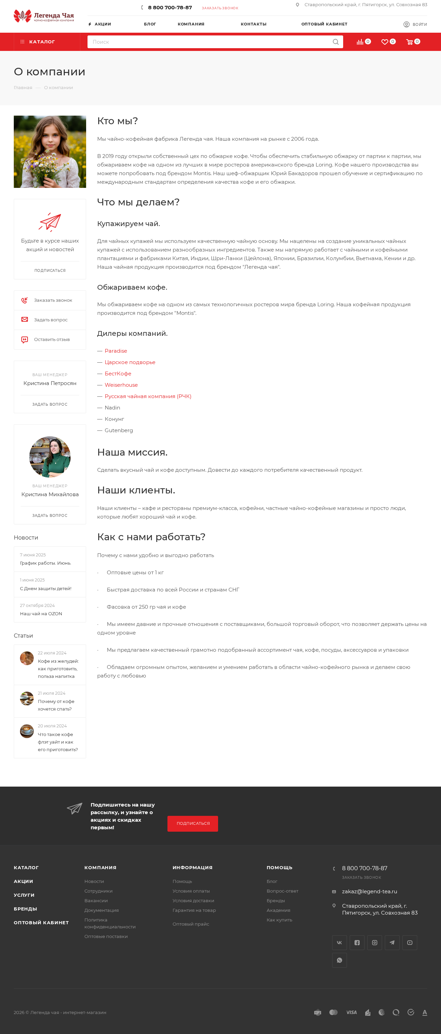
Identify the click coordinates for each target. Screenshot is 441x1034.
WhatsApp (339, 960)
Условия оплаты (191, 891)
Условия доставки (193, 900)
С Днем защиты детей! (45, 588)
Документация (101, 910)
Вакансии (96, 900)
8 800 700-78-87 (170, 7)
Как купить (279, 920)
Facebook (357, 942)
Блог (272, 881)
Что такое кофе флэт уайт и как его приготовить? (58, 742)
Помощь (182, 881)
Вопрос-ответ (282, 891)
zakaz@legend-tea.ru (369, 891)
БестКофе (118, 373)
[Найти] (335, 41)
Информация (193, 867)
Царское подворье (130, 362)
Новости (26, 537)
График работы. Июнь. (45, 563)
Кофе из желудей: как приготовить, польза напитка (58, 668)
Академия (278, 910)
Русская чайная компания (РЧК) (148, 396)
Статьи (23, 635)
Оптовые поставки (106, 936)
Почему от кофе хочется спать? (56, 705)
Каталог (26, 867)
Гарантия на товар (194, 910)
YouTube (409, 942)
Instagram (374, 942)
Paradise (116, 351)
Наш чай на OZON (41, 613)
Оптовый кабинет (41, 922)
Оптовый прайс (191, 924)
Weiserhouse (121, 385)
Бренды (25, 909)
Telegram (392, 942)
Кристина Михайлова (50, 494)
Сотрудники (98, 891)
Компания (100, 867)
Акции (23, 881)
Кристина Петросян (49, 383)
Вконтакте (339, 942)
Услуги (24, 895)
